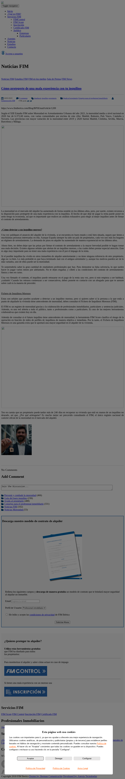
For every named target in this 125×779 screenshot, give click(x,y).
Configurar (86, 758)
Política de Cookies (61, 768)
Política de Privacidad (35, 768)
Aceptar (30, 758)
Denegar (58, 758)
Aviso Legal (83, 768)
